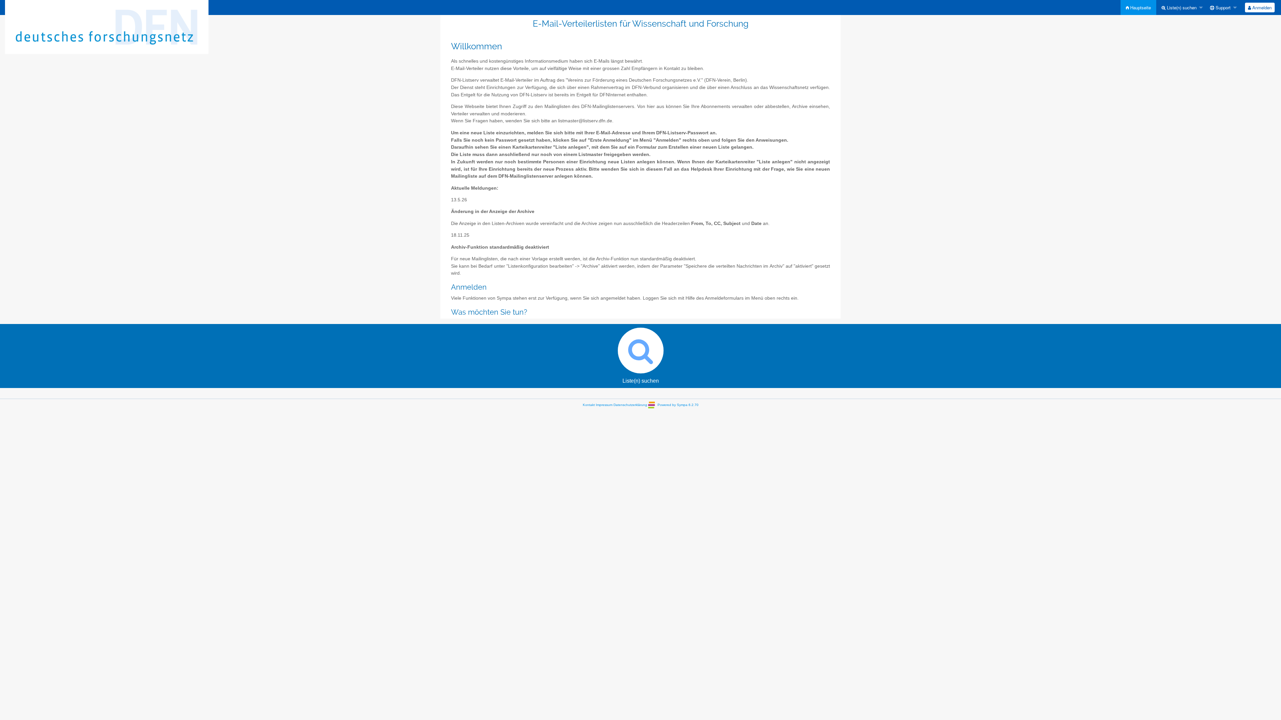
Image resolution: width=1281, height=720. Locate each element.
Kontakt (589, 405)
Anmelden (1261, 7)
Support (1222, 7)
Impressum (604, 405)
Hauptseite (1140, 7)
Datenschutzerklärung (630, 405)
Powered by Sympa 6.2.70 (678, 405)
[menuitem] (1138, 7)
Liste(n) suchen (1181, 7)
